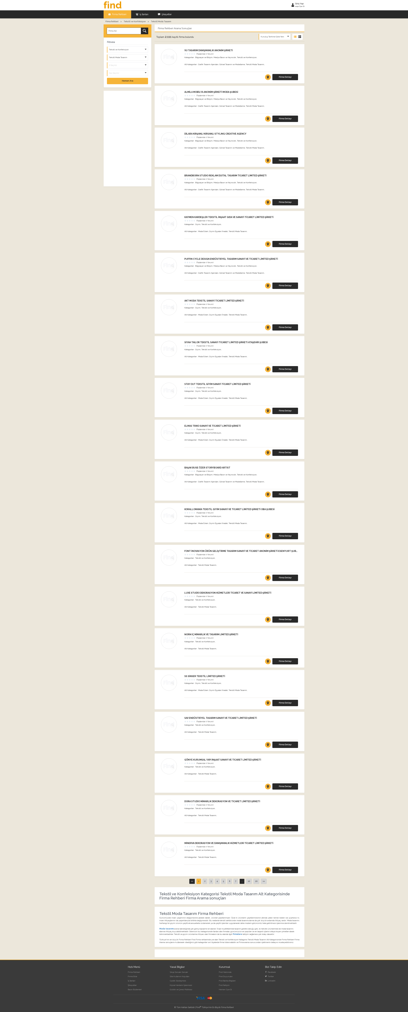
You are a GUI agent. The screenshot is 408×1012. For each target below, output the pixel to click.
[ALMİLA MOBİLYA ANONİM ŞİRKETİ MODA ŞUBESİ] (268, 119)
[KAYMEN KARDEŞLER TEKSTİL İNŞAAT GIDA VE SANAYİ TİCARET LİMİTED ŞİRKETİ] (268, 245)
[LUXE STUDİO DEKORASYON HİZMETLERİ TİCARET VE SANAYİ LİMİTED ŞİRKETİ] (268, 620)
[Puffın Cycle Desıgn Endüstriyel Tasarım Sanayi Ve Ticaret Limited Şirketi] (171, 265)
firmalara (237, 934)
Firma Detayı (285, 77)
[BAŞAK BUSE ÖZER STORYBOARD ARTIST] (268, 495)
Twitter (270, 976)
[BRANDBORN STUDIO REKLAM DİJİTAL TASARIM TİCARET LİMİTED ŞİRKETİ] (268, 203)
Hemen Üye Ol (225, 989)
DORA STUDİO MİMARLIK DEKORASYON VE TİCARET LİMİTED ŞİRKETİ (222, 801)
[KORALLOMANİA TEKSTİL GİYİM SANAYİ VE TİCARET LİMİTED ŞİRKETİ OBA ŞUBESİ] (268, 537)
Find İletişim (224, 985)
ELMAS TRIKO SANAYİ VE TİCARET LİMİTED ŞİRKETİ (212, 426)
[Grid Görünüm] (300, 36)
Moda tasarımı (166, 929)
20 (256, 881)
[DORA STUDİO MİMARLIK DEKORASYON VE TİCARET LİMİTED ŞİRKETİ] (268, 829)
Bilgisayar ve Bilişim (204, 57)
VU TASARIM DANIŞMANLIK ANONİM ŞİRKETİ (208, 50)
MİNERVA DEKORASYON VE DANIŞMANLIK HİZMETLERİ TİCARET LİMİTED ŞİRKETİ (228, 843)
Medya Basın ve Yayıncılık (225, 57)
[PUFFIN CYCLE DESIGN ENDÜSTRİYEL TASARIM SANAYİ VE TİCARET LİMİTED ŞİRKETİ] (268, 286)
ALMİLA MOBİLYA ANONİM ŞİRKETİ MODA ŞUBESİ (211, 92)
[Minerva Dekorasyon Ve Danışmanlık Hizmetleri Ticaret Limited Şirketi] (171, 850)
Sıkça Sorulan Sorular (179, 972)
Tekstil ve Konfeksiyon (247, 57)
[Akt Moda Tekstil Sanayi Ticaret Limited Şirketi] (171, 307)
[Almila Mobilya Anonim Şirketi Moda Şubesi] (171, 99)
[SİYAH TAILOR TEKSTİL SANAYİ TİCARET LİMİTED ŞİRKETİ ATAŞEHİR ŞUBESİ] (268, 370)
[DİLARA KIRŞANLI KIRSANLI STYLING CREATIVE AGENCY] (268, 161)
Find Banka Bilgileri (227, 981)
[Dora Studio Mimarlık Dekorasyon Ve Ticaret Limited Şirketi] (171, 808)
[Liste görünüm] (295, 37)
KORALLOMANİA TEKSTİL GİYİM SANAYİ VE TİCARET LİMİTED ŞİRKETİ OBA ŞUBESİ (229, 509)
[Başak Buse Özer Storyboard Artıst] (171, 474)
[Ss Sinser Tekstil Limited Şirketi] (171, 683)
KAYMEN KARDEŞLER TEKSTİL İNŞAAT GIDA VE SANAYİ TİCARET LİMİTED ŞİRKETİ (228, 217)
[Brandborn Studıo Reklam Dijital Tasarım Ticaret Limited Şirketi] (171, 182)
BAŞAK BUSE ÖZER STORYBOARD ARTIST (207, 467)
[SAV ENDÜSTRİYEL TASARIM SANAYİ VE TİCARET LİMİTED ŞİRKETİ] (268, 745)
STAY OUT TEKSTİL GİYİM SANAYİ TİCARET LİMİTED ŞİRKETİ (217, 384)
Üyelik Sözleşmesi (178, 981)
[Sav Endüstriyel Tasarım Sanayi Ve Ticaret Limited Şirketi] (171, 724)
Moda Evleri (203, 231)
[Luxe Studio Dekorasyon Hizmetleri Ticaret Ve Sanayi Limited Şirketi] (171, 599)
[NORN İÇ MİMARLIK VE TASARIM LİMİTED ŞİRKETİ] (268, 662)
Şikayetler (166, 14)
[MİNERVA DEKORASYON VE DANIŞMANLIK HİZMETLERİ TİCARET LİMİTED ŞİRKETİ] (268, 870)
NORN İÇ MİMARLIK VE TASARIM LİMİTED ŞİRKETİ (211, 634)
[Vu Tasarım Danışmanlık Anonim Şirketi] (171, 57)
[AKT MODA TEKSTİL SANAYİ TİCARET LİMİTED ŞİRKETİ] (268, 328)
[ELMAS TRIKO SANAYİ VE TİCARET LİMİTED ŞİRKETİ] (268, 453)
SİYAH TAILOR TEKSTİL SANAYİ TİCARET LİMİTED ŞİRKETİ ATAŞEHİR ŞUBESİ (226, 342)
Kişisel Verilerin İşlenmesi (181, 985)
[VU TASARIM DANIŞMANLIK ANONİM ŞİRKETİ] (268, 78)
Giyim (197, 224)
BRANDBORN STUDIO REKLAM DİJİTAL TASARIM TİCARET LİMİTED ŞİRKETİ (225, 175)
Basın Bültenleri (135, 989)
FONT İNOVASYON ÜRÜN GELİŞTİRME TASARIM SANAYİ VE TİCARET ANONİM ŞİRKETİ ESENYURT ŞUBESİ (242, 551)
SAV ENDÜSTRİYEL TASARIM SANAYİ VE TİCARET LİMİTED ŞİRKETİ (220, 718)
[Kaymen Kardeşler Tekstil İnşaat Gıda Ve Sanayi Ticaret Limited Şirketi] (171, 224)
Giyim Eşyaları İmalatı (218, 231)
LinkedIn (271, 981)
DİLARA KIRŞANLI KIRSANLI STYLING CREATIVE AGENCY (215, 133)
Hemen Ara (127, 81)
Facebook (271, 972)
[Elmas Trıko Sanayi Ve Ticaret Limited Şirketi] (171, 432)
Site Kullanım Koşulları (179, 976)
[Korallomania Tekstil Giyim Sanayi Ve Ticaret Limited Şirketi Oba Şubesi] (171, 516)
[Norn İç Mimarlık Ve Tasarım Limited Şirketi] (171, 641)
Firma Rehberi (118, 14)
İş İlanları (143, 14)
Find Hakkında (225, 972)
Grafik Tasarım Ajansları (208, 64)
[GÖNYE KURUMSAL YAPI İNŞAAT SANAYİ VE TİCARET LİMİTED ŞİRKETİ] (268, 787)
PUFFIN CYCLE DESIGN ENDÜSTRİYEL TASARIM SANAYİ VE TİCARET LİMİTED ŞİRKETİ (231, 259)
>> (264, 881)
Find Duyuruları (226, 976)
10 (249, 881)
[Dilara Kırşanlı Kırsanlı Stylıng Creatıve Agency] (171, 140)
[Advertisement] (127, 138)
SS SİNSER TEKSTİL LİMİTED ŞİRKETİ (204, 676)
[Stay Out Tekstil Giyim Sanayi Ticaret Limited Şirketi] (171, 391)
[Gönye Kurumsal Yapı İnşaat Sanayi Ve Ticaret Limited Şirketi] (171, 766)
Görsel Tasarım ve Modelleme (232, 64)
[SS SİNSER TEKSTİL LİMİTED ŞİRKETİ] (268, 704)
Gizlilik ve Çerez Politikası (181, 989)
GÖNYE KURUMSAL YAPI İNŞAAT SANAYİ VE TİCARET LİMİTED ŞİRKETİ (222, 759)
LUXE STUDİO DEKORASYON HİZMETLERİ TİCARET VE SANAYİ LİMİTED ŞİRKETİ (227, 593)
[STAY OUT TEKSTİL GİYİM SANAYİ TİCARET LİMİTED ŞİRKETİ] (268, 411)
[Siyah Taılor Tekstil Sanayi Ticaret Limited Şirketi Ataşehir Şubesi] (171, 349)
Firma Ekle (132, 976)
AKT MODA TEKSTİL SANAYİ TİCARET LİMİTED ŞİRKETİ (214, 300)
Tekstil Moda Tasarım (255, 64)
